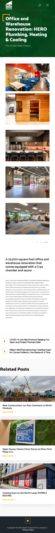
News (20, 46)
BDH (26, 280)
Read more (8, 412)
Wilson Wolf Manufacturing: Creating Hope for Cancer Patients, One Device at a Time (30, 351)
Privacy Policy (28, 530)
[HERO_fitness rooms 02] (28, 234)
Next (46, 242)
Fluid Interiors (36, 299)
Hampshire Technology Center (34, 282)
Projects (26, 46)
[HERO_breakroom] (28, 161)
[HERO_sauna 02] (28, 124)
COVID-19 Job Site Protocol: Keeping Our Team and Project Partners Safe (30, 341)
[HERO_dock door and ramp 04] (28, 198)
